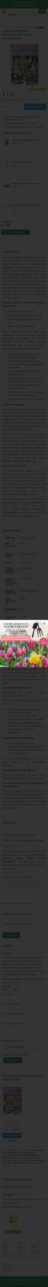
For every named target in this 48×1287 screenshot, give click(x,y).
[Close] (44, 624)
